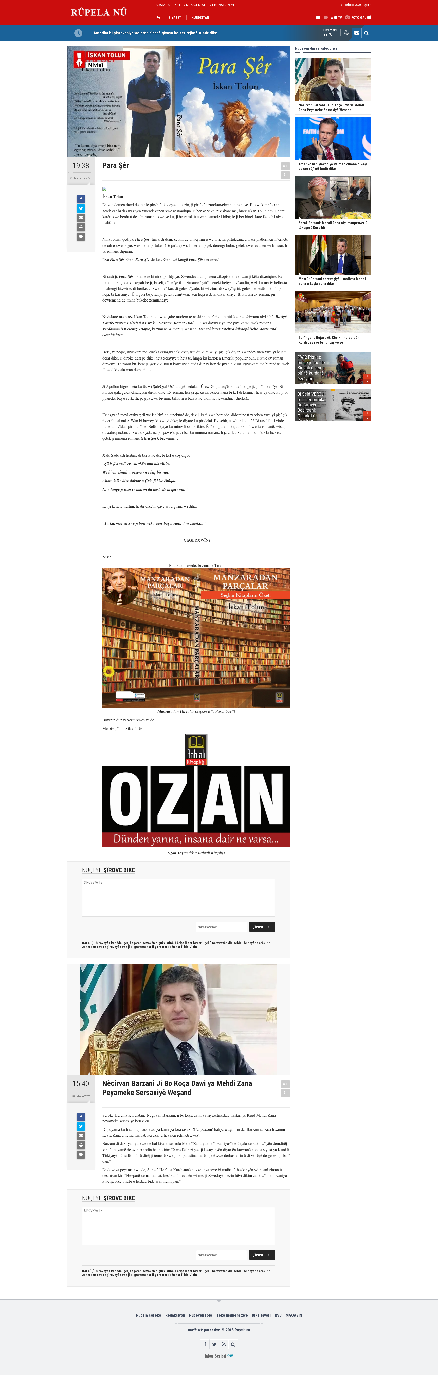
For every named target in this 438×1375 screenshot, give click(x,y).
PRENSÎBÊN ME (223, 5)
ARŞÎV (160, 5)
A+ (285, 166)
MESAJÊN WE (196, 5)
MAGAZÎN (294, 1315)
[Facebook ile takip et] (205, 1344)
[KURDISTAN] (159, 17)
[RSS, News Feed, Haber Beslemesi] (223, 1344)
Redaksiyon (175, 1315)
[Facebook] (81, 199)
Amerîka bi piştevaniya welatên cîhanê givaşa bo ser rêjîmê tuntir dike (155, 32)
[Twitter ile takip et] (214, 1344)
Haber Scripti (214, 1356)
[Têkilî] (356, 33)
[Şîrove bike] (81, 237)
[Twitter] (81, 208)
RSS (278, 1315)
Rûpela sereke (148, 1315)
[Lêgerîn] (366, 33)
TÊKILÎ (175, 5)
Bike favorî (261, 1315)
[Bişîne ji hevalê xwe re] (81, 218)
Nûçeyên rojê (200, 1315)
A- (285, 175)
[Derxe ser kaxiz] (81, 227)
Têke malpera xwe (232, 1315)
